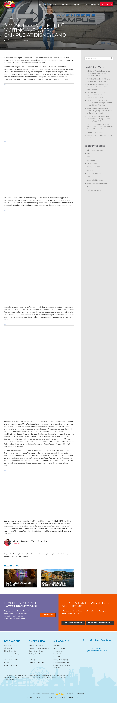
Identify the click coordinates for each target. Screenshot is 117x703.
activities (14, 554)
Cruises (89, 157)
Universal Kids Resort (95, 180)
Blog (86, 4)
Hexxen (87, 698)
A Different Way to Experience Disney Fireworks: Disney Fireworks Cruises (98, 73)
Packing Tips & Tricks (36, 654)
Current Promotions (36, 645)
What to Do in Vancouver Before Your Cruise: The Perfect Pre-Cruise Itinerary (99, 87)
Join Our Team (58, 654)
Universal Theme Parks (61, 662)
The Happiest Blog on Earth (16, 18)
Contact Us (57, 657)
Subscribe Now (48, 615)
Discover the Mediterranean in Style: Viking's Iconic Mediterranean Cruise (98, 95)
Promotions (63, 4)
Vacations (52, 4)
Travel (18, 556)
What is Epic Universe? (95, 132)
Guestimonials (76, 4)
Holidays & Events (93, 167)
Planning (7, 556)
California (42, 554)
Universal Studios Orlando (97, 183)
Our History (57, 645)
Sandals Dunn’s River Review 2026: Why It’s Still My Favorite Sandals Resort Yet (98, 118)
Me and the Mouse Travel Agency (43, 694)
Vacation (24, 556)
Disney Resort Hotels (36, 651)
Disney (49, 554)
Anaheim (22, 554)
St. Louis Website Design (58, 698)
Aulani (89, 153)
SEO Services (73, 698)
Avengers (34, 554)
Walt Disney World (94, 190)
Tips (13, 556)
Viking (89, 187)
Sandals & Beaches (94, 173)
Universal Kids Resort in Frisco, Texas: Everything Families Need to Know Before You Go (99, 111)
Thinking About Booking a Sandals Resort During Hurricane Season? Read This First (99, 103)
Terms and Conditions (36, 662)
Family (65, 554)
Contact (95, 4)
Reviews (90, 170)
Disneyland (24, 40)
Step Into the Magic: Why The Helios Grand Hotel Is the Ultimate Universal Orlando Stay (100, 126)
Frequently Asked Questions (38, 648)
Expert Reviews (34, 657)
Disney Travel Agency (60, 660)
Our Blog (32, 660)
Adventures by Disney (95, 150)
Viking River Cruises (10, 660)
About (42, 4)
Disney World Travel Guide (73, 623)
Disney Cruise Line (10, 651)
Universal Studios (10, 657)
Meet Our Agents (59, 648)
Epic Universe (92, 163)
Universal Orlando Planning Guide (100, 623)
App (28, 554)
